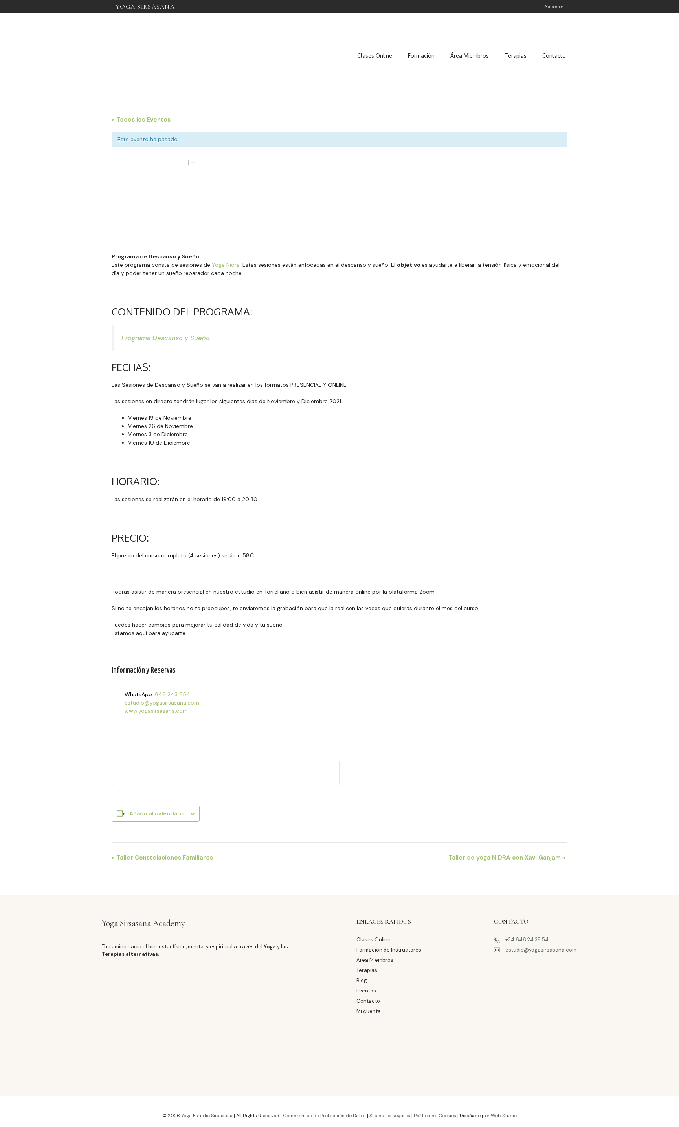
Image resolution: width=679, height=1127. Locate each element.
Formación (421, 55)
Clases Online (374, 55)
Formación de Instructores (388, 949)
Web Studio (504, 1115)
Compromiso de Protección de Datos (324, 1115)
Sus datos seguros (390, 1115)
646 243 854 (172, 694)
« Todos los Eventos (141, 120)
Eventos (366, 990)
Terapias (516, 55)
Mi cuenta (368, 1011)
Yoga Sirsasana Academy (143, 923)
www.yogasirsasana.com (156, 710)
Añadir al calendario (157, 813)
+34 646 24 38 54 (527, 939)
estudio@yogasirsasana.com (162, 702)
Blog (361, 980)
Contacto (554, 55)
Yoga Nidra (226, 264)
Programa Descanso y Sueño (165, 338)
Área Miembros (469, 55)
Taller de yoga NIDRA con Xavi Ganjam (506, 857)
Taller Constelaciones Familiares (162, 857)
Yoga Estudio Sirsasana (207, 1115)
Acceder (553, 7)
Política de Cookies (435, 1115)
